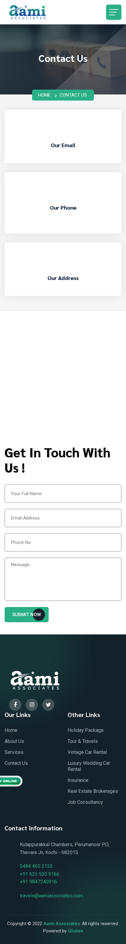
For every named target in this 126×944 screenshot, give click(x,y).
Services (14, 752)
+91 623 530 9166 (63, 232)
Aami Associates (61, 923)
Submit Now (26, 614)
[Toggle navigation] (113, 12)
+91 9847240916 (38, 882)
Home (44, 95)
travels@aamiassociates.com (62, 162)
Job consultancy (85, 802)
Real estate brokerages (93, 791)
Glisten (75, 931)
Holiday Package (86, 730)
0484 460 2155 (63, 224)
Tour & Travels (83, 741)
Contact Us (16, 763)
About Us (14, 741)
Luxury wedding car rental (89, 766)
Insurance (78, 780)
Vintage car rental (87, 752)
